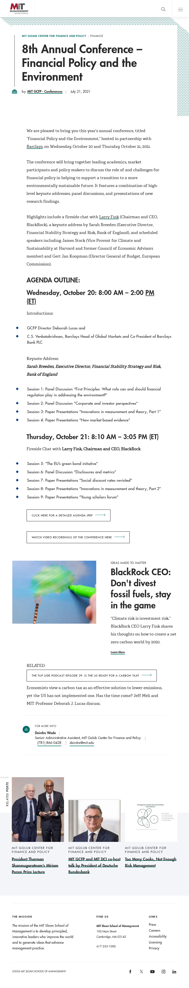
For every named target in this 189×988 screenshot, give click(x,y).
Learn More (118, 652)
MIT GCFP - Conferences (45, 91)
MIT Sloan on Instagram (163, 973)
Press (152, 924)
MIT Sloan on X (141, 973)
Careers (154, 930)
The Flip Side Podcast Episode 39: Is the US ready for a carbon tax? (85, 675)
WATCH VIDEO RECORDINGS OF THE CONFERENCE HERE (72, 537)
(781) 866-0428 (49, 743)
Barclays (35, 146)
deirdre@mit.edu (82, 743)
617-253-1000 (106, 946)
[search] (163, 8)
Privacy (154, 948)
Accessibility (158, 936)
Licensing (155, 942)
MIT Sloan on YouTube (151, 974)
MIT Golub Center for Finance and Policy (54, 36)
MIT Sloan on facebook (130, 973)
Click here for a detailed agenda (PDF (62, 515)
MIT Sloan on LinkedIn (174, 973)
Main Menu (180, 8)
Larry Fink (109, 217)
